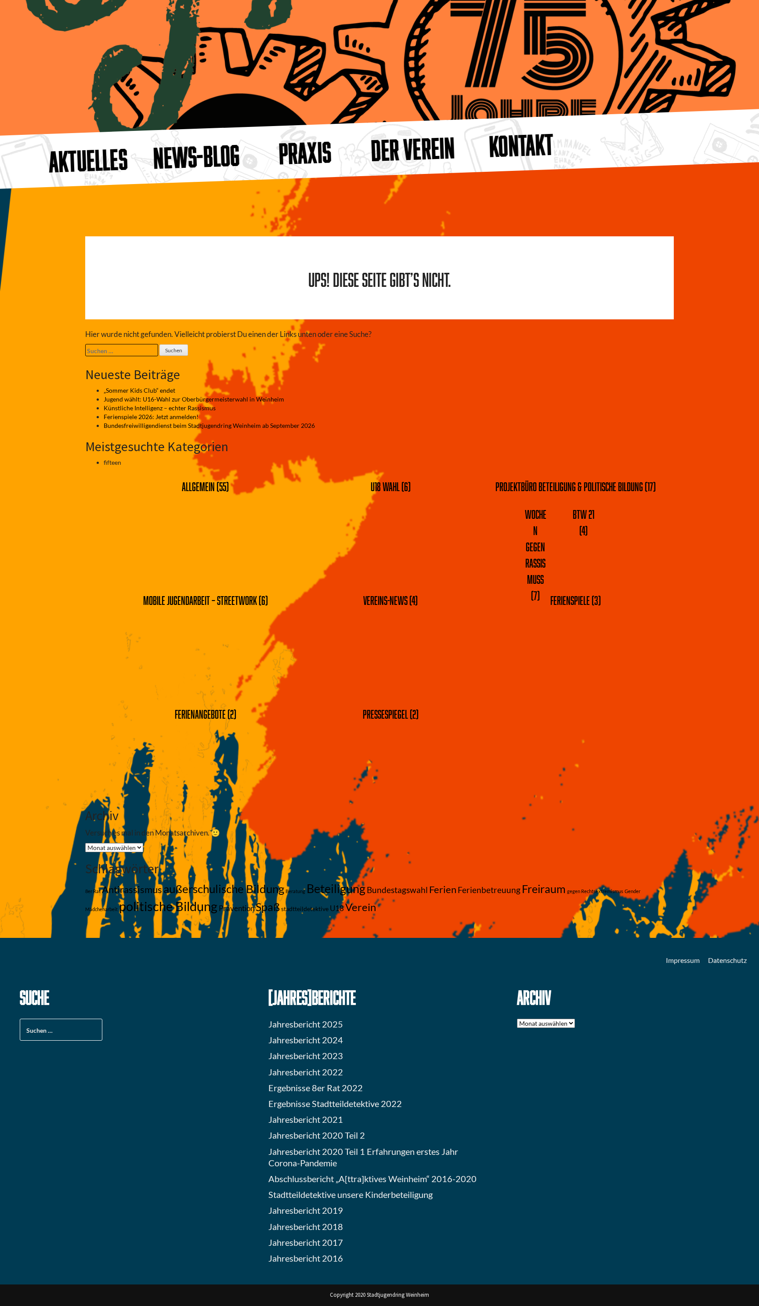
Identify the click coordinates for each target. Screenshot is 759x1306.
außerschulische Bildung (223, 888)
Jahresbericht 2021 (305, 1119)
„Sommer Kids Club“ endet (139, 390)
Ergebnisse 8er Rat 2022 (315, 1087)
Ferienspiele (570, 600)
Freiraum (544, 889)
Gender (632, 891)
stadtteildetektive (305, 908)
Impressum (683, 960)
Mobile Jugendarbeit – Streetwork (200, 600)
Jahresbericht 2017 (305, 1242)
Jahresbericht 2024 (305, 1040)
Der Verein (413, 148)
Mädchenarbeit (101, 909)
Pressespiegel (385, 714)
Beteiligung (336, 888)
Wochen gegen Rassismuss (535, 547)
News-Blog (196, 156)
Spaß (268, 907)
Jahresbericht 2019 (305, 1210)
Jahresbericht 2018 (305, 1226)
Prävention (236, 908)
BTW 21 (583, 514)
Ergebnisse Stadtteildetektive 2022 (335, 1103)
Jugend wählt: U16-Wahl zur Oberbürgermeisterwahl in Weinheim (194, 399)
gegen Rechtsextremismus (595, 891)
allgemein (198, 486)
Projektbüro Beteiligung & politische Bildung (569, 486)
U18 (337, 908)
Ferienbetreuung (489, 890)
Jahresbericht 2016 (305, 1258)
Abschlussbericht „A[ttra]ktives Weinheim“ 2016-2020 (372, 1178)
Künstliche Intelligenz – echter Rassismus (160, 408)
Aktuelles (88, 160)
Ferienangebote (200, 714)
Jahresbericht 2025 (305, 1024)
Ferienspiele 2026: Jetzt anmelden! (151, 416)
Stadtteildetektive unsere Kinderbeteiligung (350, 1194)
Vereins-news (385, 600)
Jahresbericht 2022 (305, 1072)
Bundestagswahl (397, 890)
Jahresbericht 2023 (305, 1055)
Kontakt (521, 145)
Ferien (442, 889)
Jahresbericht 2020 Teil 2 (316, 1135)
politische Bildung (168, 906)
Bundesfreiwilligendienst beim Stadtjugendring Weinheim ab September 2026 (209, 425)
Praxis (305, 153)
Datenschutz (727, 960)
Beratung (295, 891)
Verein (360, 907)
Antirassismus (132, 889)
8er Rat (93, 891)
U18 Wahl (385, 486)
